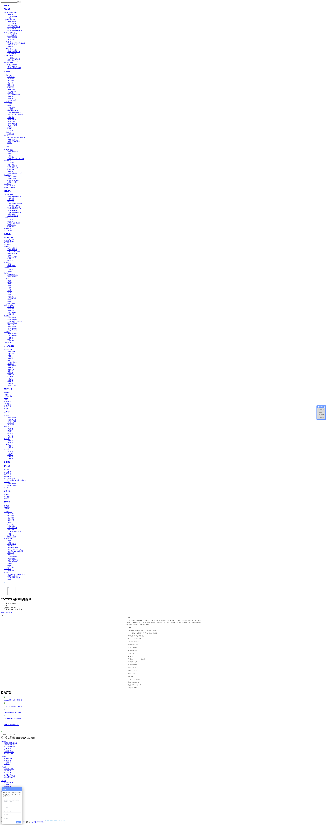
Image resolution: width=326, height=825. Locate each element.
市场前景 (10, 440)
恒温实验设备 (8, 396)
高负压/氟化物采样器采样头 (15, 159)
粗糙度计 (10, 296)
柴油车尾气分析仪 (12, 57)
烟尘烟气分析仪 (9, 376)
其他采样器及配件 (12, 168)
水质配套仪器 (8, 102)
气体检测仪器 (8, 349)
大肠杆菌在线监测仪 (13, 141)
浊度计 (9, 103)
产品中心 (7, 415)
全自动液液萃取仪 (12, 123)
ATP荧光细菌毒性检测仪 (14, 321)
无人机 (6, 487)
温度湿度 (10, 269)
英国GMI (10, 360)
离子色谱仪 (10, 96)
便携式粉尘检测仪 (12, 176)
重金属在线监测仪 (12, 139)
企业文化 (7, 496)
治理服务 (10, 451)
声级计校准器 (11, 266)
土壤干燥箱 (10, 339)
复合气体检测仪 (12, 28)
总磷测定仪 (10, 84)
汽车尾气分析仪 (9, 55)
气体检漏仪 (7, 48)
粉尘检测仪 (7, 175)
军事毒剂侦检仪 (12, 483)
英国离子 (10, 357)
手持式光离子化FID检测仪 (15, 30)
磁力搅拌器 (7, 401)
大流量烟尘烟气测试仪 (14, 212)
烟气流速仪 (10, 201)
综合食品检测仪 (12, 319)
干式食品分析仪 (12, 330)
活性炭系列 (10, 424)
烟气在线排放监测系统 (14, 209)
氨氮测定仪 (10, 82)
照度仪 (9, 283)
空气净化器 (10, 423)
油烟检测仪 (7, 184)
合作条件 (10, 433)
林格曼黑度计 (8, 228)
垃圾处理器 (7, 475)
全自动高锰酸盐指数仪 (14, 94)
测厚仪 (9, 289)
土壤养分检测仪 (12, 335)
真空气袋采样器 (12, 210)
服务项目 (7, 449)
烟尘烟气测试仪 (9, 194)
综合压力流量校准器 (13, 223)
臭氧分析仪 (10, 46)
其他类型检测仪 (9, 62)
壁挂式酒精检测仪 (12, 276)
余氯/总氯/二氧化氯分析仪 (15, 114)
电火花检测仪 (11, 298)
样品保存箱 (7, 407)
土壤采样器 (10, 341)
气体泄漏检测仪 (12, 53)
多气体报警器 (11, 39)
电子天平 (7, 392)
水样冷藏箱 (10, 130)
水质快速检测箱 (12, 119)
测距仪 (9, 285)
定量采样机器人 (9, 241)
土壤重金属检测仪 (12, 333)
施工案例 (10, 446)
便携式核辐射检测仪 (13, 251)
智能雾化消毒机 (9, 237)
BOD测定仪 (11, 80)
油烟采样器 (10, 198)
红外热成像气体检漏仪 (14, 68)
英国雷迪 (10, 358)
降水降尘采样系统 (9, 185)
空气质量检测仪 (12, 16)
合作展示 (7, 444)
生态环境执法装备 (9, 478)
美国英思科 (10, 364)
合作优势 (10, 430)
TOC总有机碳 (11, 100)
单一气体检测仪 (12, 21)
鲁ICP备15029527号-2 (37, 822)
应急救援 (7, 482)
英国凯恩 (10, 378)
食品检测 (7, 316)
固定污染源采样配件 (13, 205)
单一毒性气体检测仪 (13, 27)
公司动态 (7, 505)
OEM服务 (10, 453)
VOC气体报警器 (12, 36)
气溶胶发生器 (11, 308)
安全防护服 (7, 469)
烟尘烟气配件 (11, 214)
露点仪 (9, 282)
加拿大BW (10, 355)
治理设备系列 (11, 419)
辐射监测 (7, 246)
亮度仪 (9, 287)
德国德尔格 (10, 374)
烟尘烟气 (7, 191)
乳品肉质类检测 (12, 323)
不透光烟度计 (11, 303)
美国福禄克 (10, 367)
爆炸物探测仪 (8, 342)
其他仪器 (7, 466)
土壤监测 (7, 332)
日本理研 (10, 371)
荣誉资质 (10, 437)
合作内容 (10, 428)
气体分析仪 (7, 41)
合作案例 (10, 448)
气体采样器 (10, 169)
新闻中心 (7, 502)
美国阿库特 (10, 353)
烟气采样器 (10, 200)
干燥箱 (6, 399)
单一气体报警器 (12, 34)
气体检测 (7, 9)
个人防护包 (7, 242)
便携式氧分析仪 (12, 44)
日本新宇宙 (10, 369)
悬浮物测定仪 (11, 107)
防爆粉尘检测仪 (12, 182)
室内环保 (7, 412)
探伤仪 (9, 292)
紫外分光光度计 (12, 125)
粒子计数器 (10, 307)
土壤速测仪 (10, 337)
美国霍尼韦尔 (11, 365)
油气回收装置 (8, 230)
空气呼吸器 (7, 471)
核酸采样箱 (7, 476)
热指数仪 (10, 260)
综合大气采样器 (12, 166)
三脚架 (9, 153)
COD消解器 (11, 77)
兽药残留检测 (11, 326)
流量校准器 (7, 217)
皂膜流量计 (10, 221)
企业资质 (7, 498)
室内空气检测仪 (12, 417)
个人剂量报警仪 (12, 250)
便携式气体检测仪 (9, 20)
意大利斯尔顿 (11, 385)
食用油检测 (10, 324)
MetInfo (23, 822)
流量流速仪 (10, 118)
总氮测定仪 (10, 86)
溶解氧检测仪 (11, 121)
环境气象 (7, 267)
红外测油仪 (10, 87)
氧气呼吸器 (7, 473)
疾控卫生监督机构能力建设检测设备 (15, 480)
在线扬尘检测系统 (9, 187)
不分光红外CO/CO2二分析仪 (16, 43)
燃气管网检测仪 (12, 50)
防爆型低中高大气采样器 (14, 173)
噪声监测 (7, 262)
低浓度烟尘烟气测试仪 (14, 196)
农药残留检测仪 (12, 317)
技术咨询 (10, 456)
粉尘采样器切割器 (12, 152)
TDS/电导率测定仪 (13, 111)
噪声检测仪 (10, 264)
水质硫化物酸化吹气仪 (14, 112)
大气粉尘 (7, 146)
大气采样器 (7, 160)
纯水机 (9, 128)
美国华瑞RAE (11, 351)
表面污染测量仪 (12, 248)
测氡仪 (9, 18)
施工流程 (10, 455)
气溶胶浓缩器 (11, 312)
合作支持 (10, 435)
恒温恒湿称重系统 (12, 216)
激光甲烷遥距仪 (12, 66)
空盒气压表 (7, 405)
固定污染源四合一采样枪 (14, 203)
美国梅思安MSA (12, 362)
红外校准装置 (11, 226)
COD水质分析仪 (12, 91)
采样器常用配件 (9, 150)
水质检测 (7, 71)
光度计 (6, 398)
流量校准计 (10, 171)
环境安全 (7, 234)
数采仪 (9, 143)
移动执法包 (7, 244)
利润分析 (10, 431)
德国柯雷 (10, 381)
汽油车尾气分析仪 (12, 61)
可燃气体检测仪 (12, 25)
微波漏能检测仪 (12, 257)
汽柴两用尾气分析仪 (13, 59)
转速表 (9, 300)
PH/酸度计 (10, 109)
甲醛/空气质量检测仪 (10, 12)
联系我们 (7, 462)
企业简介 (7, 494)
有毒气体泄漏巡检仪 (13, 52)
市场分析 (7, 439)
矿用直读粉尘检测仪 (13, 180)
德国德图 (10, 380)
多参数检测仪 (11, 89)
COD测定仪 (11, 78)
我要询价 (9, 612)
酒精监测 (7, 273)
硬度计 (9, 291)
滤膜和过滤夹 (11, 157)
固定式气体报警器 (9, 32)
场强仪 (9, 259)
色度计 (9, 301)
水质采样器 (7, 132)
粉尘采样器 (10, 164)
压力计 (9, 294)
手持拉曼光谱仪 (12, 485)
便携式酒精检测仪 (12, 275)
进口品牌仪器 (9, 346)
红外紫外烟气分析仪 (13, 207)
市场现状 (10, 442)
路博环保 (7, 491)
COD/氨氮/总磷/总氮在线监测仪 (16, 137)
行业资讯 (7, 507)
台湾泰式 (10, 373)
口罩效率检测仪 (9, 305)
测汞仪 (6, 408)
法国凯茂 (10, 383)
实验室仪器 (8, 389)
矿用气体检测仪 (12, 64)
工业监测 (7, 278)
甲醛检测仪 (10, 14)
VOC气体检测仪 (12, 23)
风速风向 (10, 271)
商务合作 (7, 426)
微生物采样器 (11, 310)
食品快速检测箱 (12, 328)
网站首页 (7, 5)
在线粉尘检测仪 (12, 178)
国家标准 (10, 458)
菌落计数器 (10, 314)
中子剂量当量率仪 (12, 253)
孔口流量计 (10, 219)
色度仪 (9, 105)
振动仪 (9, 280)
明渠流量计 (10, 93)
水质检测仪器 (8, 75)
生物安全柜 (10, 239)
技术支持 (7, 508)
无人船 (9, 127)
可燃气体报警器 (12, 37)
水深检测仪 (10, 98)
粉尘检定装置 (11, 225)
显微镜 (6, 394)
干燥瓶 (9, 155)
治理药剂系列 (11, 421)
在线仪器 (7, 135)
